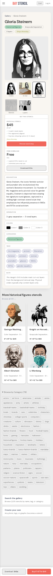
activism (22, 256)
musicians (29, 459)
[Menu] (4, 3)
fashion (36, 426)
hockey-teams (26, 440)
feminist (11, 256)
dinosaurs (28, 421)
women (34, 256)
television (40, 482)
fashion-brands (9, 431)
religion (6, 473)
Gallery (8, 16)
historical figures (13, 27)
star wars (44, 478)
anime (47, 398)
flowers (22, 431)
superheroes (8, 482)
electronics (25, 426)
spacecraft (24, 478)
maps (5, 454)
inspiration (20, 445)
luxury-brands (9, 449)
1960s (33, 261)
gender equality (24, 266)
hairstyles (25, 435)
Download (11, 571)
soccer (39, 473)
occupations (36, 464)
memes (24, 454)
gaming (14, 435)
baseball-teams (9, 407)
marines (14, 454)
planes (17, 468)
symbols (20, 482)
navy (14, 464)
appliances (8, 403)
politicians (27, 468)
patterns (7, 468)
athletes (35, 403)
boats (5, 412)
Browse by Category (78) (15, 392)
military (34, 454)
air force (15, 398)
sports (34, 478)
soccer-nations (9, 478)
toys (5, 487)
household (7, 445)
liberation (38, 251)
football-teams (42, 431)
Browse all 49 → (9, 299)
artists (26, 403)
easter (14, 426)
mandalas (44, 449)
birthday (41, 407)
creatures (7, 421)
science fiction (19, 473)
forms (5, 435)
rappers (38, 468)
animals (38, 398)
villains (13, 487)
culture (18, 421)
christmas (7, 417)
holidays (39, 440)
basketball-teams (27, 407)
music (19, 459)
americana (27, 398)
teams (30, 482)
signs (30, 473)
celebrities (32, 412)
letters (42, 445)
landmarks (32, 445)
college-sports (21, 417)
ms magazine (13, 251)
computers (35, 417)
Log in (48, 3)
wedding (22, 487)
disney (38, 421)
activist (27, 251)
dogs (47, 421)
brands (15, 412)
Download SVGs (26, 168)
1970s (10, 266)
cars (23, 412)
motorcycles (8, 459)
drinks (5, 426)
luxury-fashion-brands (28, 449)
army (18, 403)
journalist (12, 261)
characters (45, 412)
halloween (36, 435)
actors (6, 398)
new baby (24, 464)
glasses (23, 261)
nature (6, 464)
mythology (41, 459)
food (31, 431)
